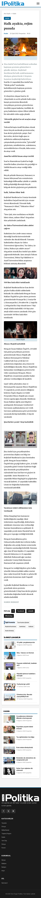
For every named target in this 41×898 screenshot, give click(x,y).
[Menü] (38, 3)
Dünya (4, 844)
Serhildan (22, 626)
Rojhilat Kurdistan (10, 626)
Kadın (14, 13)
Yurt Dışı (4, 840)
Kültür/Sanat (5, 830)
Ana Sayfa (7, 13)
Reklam (4, 863)
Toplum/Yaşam (6, 833)
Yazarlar (4, 823)
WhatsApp (9, 616)
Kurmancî (5, 883)
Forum (4, 848)
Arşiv (3, 871)
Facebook (20, 611)
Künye (4, 860)
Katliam (31, 626)
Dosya (4, 826)
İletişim (4, 867)
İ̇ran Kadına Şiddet (23, 622)
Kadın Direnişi (9, 630)
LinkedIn (30, 611)
